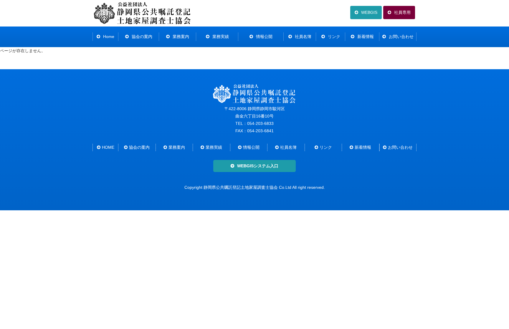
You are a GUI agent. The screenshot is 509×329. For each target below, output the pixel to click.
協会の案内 (142, 36)
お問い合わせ (401, 36)
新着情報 (365, 36)
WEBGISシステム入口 (257, 165)
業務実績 (220, 36)
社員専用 (402, 12)
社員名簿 (303, 36)
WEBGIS (369, 12)
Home (108, 36)
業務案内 (181, 36)
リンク (334, 36)
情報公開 (264, 36)
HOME (108, 147)
